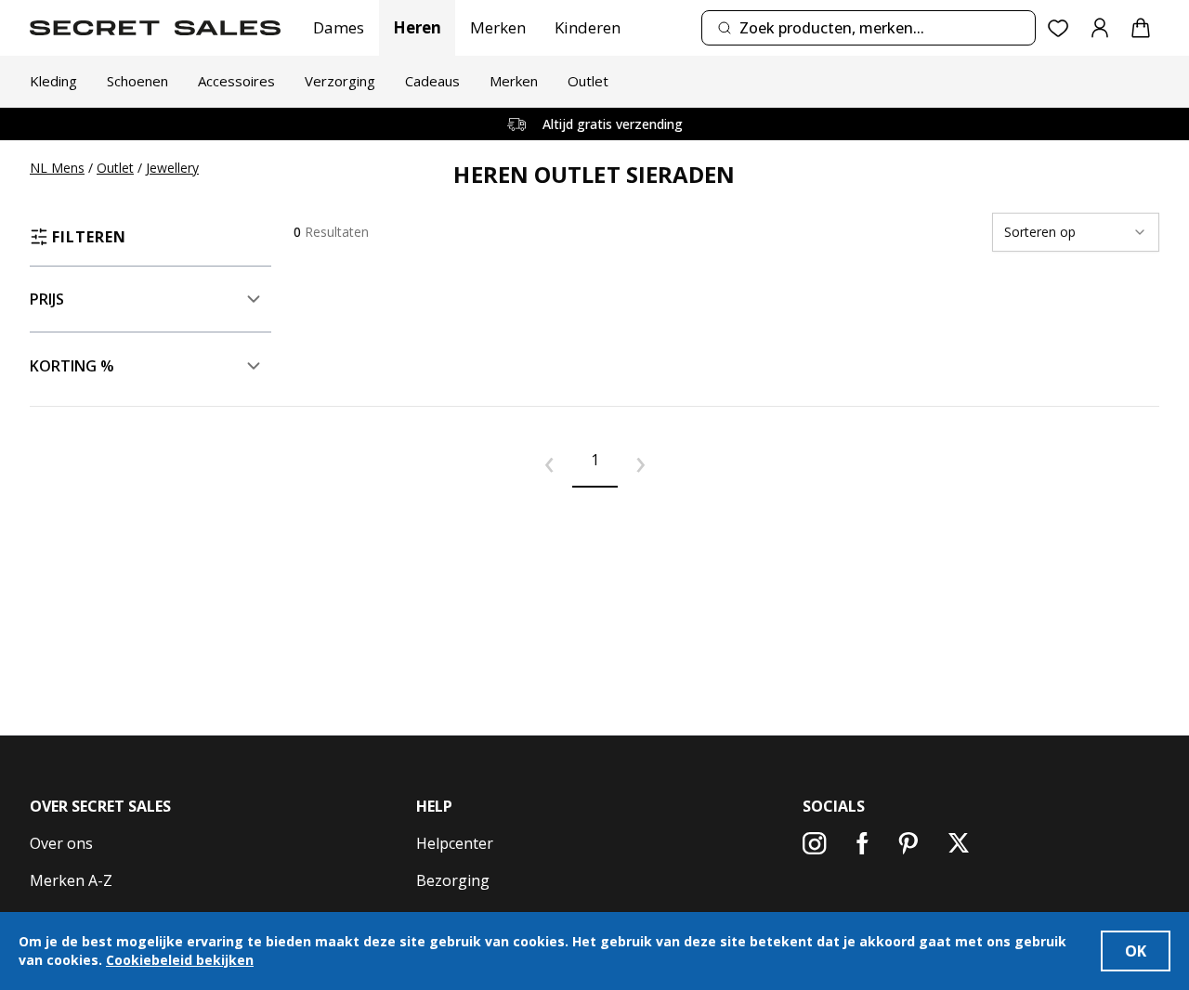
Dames (338, 27)
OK (1135, 951)
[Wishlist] (1058, 28)
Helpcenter (454, 843)
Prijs (47, 299)
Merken (498, 27)
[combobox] (868, 28)
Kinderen (588, 27)
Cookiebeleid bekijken (180, 960)
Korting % (72, 366)
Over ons (61, 843)
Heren (417, 27)
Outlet (115, 167)
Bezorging (453, 880)
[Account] (1099, 27)
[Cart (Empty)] (1140, 27)
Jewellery (172, 167)
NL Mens (57, 167)
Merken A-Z (71, 880)
